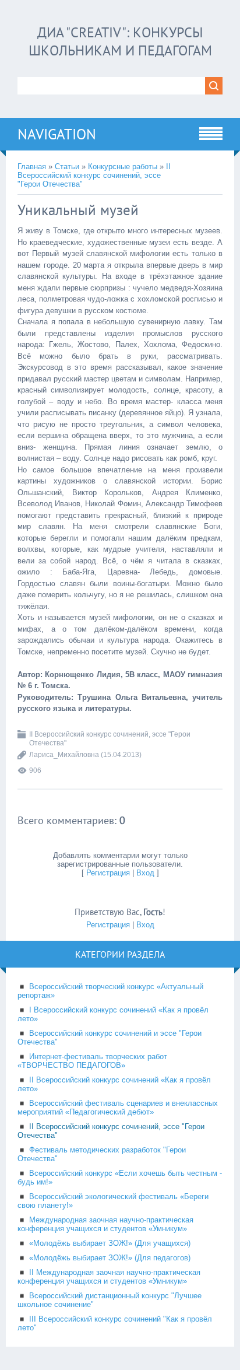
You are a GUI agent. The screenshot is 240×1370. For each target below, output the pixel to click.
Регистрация (108, 872)
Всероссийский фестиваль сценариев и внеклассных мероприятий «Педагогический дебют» (117, 1107)
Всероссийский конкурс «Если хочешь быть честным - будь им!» (119, 1177)
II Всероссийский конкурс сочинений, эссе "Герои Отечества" (94, 175)
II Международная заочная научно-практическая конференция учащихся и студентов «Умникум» (108, 1276)
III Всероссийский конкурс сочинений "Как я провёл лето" (114, 1323)
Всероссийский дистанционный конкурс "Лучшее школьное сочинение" (109, 1300)
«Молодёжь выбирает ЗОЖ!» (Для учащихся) (109, 1243)
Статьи (67, 166)
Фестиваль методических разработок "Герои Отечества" (101, 1154)
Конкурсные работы (122, 166)
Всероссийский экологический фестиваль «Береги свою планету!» (113, 1201)
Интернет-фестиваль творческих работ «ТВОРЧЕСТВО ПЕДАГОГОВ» (92, 1061)
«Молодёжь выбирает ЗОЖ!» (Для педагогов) (109, 1257)
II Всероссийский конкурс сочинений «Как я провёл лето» (114, 1084)
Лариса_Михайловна (64, 755)
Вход (145, 872)
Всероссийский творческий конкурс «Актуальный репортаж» (110, 991)
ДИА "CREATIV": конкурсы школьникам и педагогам (120, 41)
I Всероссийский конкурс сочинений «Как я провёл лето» (113, 1014)
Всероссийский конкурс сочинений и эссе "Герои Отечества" (109, 1037)
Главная (31, 166)
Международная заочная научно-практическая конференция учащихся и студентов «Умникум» (105, 1224)
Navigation (56, 134)
